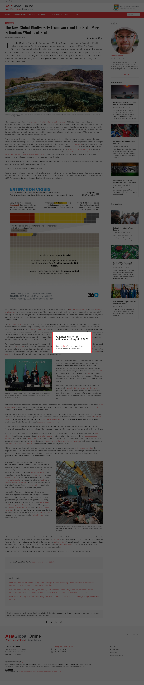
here (65, 346)
